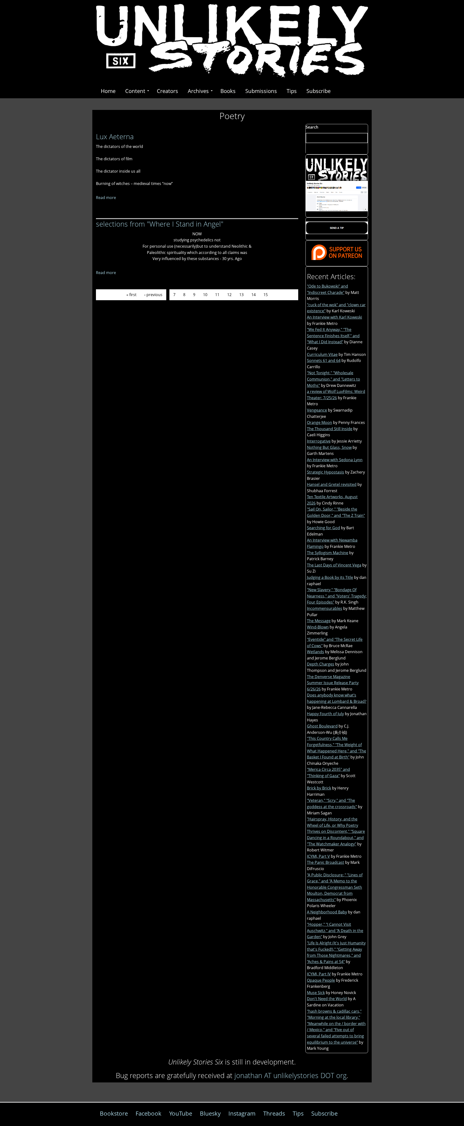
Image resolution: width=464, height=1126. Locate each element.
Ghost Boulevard (322, 726)
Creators (167, 90)
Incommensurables (324, 608)
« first (131, 294)
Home (108, 90)
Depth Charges (320, 664)
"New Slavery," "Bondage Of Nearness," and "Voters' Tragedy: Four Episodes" (337, 596)
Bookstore (114, 1113)
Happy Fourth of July (325, 713)
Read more (106, 197)
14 (253, 294)
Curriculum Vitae (322, 354)
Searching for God (323, 527)
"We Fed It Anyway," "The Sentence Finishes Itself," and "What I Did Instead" (333, 336)
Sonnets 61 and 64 (324, 360)
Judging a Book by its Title (330, 577)
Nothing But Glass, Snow (329, 447)
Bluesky (210, 1113)
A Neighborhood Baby (327, 912)
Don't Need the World (327, 998)
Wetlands (315, 651)
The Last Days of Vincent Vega (334, 565)
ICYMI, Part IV (319, 974)
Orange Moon (319, 422)
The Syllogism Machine (327, 552)
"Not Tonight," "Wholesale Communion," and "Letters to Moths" (333, 379)
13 (241, 294)
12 (229, 294)
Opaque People (321, 980)
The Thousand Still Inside (329, 428)
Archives (198, 90)
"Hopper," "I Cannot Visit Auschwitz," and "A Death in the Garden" (335, 930)
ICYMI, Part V (318, 856)
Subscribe (318, 90)
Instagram (241, 1113)
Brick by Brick (319, 788)
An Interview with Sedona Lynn (334, 459)
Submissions (261, 90)
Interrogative (319, 441)
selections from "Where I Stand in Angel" (159, 224)
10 (205, 294)
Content (135, 90)
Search (312, 127)
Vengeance (317, 410)
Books (228, 90)
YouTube (180, 1113)
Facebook (148, 1113)
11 (217, 294)
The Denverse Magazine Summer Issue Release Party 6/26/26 (333, 683)
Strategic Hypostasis (325, 472)
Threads (274, 1113)
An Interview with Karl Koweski (334, 317)
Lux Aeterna (115, 136)
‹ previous (153, 294)
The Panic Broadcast (325, 862)
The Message (319, 620)
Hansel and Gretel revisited (331, 484)
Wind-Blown (318, 627)
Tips (292, 90)
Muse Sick (316, 992)
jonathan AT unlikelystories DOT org (290, 1075)
